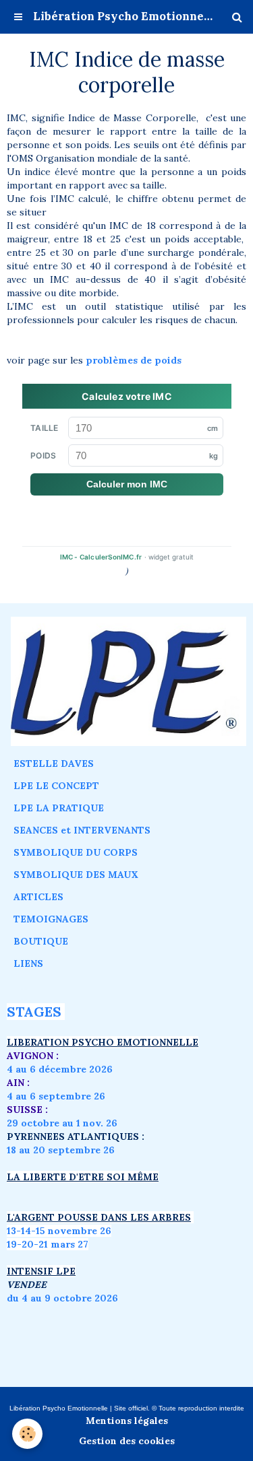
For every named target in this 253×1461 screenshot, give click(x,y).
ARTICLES (38, 897)
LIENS (28, 963)
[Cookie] (27, 1434)
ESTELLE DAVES (53, 763)
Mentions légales (127, 1421)
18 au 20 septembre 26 (61, 1150)
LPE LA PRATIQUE (58, 808)
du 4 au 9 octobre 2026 (62, 1298)
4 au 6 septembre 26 (56, 1096)
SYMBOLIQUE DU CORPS (75, 852)
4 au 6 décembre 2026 (60, 1069)
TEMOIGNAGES (50, 919)
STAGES (34, 1011)
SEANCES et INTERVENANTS (81, 830)
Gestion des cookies (127, 1441)
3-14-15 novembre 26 (61, 1231)
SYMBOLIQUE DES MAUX (75, 875)
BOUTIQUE (40, 941)
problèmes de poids (135, 360)
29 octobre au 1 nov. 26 (62, 1123)
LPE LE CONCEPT (56, 786)
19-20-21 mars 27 (47, 1244)
